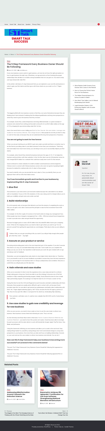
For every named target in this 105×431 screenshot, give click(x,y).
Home (6, 24)
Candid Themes (69, 427)
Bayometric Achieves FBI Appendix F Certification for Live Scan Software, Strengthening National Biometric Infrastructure (51, 396)
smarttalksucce (23, 70)
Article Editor (21, 399)
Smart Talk (13, 24)
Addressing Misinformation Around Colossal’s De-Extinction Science (18, 394)
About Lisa (21, 24)
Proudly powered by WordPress (41, 427)
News (8, 61)
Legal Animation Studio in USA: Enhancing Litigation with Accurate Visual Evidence (85, 107)
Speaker (28, 24)
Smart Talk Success (21, 40)
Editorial (53, 403)
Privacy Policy (36, 24)
